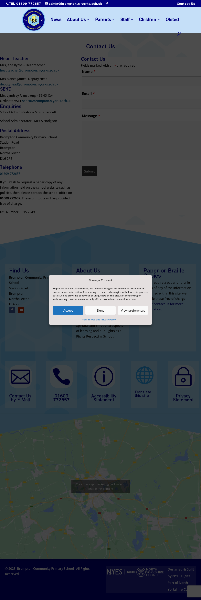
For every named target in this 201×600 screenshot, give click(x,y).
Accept (68, 310)
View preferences (133, 310)
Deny (100, 310)
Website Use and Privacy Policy (98, 319)
